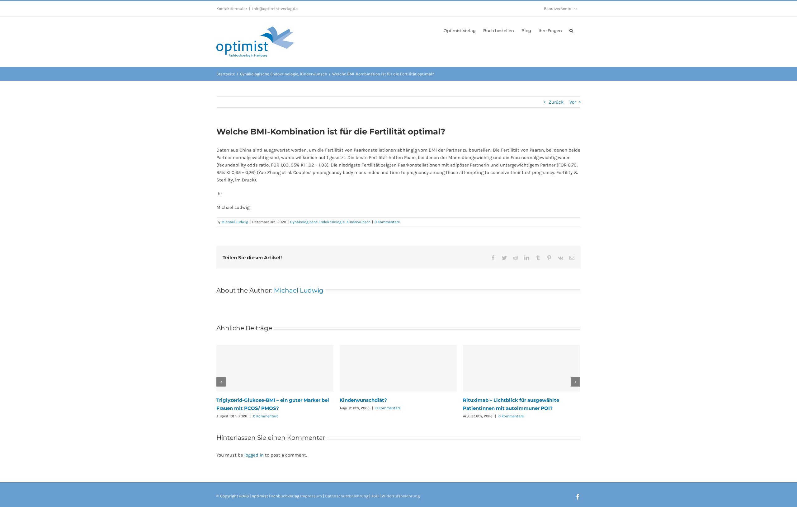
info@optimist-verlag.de (275, 8)
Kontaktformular (231, 8)
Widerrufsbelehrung (401, 496)
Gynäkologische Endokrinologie (317, 222)
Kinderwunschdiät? (363, 400)
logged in (254, 455)
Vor (572, 102)
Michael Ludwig (234, 222)
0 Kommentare (387, 222)
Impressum (311, 496)
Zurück (556, 102)
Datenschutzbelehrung (346, 496)
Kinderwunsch (358, 222)
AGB (375, 496)
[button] (571, 30)
